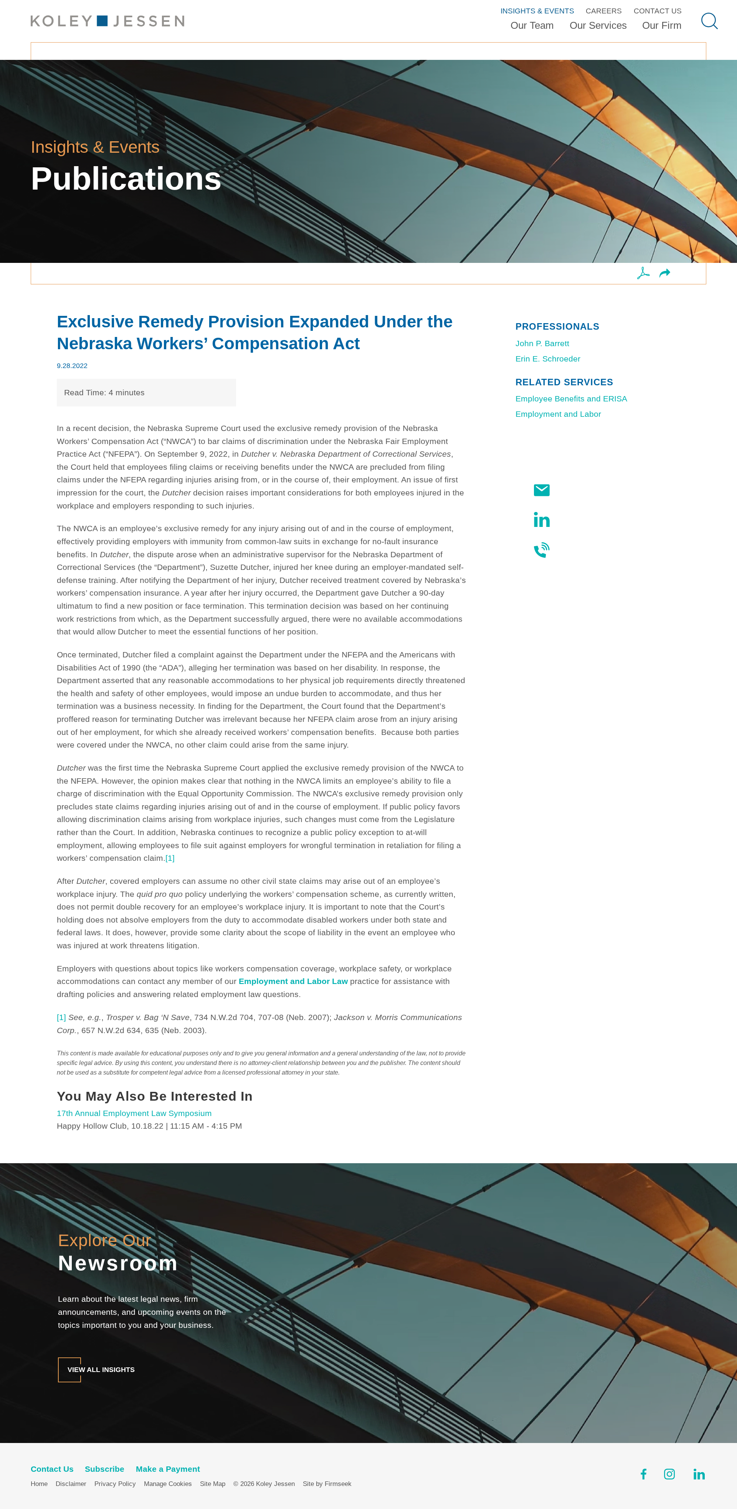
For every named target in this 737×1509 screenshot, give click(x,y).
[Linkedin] (699, 1476)
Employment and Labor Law (293, 981)
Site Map (212, 1484)
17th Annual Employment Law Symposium (134, 1113)
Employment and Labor (558, 413)
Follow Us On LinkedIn (598, 519)
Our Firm (662, 25)
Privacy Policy (115, 1484)
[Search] (709, 21)
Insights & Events (537, 11)
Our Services (598, 25)
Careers (604, 11)
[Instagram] (670, 1476)
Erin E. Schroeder (548, 358)
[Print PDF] (643, 274)
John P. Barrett (542, 343)
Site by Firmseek (327, 1484)
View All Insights (101, 1370)
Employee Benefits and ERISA (571, 398)
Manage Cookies (168, 1484)
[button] (664, 274)
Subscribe (575, 490)
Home (39, 1484)
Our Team (532, 25)
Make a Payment (168, 1468)
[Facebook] (643, 1476)
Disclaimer (71, 1484)
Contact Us (658, 11)
